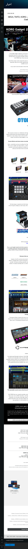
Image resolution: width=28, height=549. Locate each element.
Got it (10, 544)
